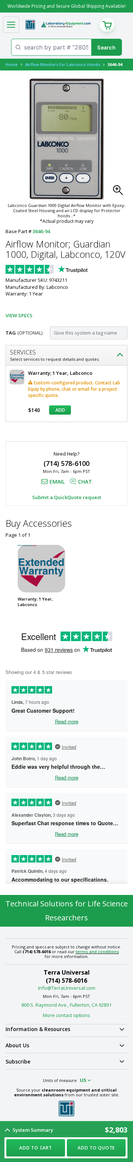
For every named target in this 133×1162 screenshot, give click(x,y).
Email (57, 481)
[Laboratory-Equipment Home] (66, 25)
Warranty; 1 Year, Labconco (35, 601)
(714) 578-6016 (66, 980)
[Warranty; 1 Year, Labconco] (41, 568)
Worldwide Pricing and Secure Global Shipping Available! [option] (66, 6)
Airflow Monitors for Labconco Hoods (62, 64)
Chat (85, 481)
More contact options (66, 1015)
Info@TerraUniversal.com (66, 988)
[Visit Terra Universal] (30, 25)
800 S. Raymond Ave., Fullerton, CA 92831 (66, 1005)
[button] (120, 192)
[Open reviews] (61, 270)
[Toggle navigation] (11, 25)
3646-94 (41, 231)
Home (12, 64)
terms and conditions (97, 951)
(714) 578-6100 (66, 463)
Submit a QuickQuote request (66, 497)
